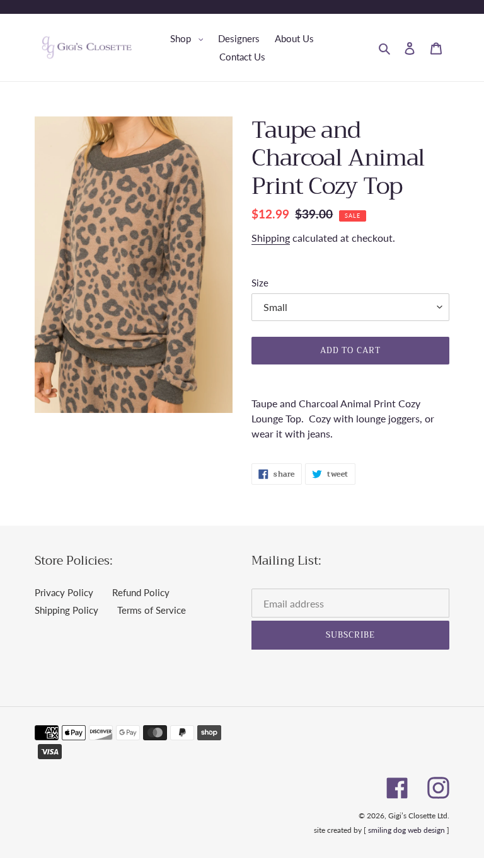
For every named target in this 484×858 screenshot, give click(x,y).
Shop (190, 38)
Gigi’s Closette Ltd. (418, 815)
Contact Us (242, 56)
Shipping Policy (66, 610)
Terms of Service (151, 610)
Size (259, 282)
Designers (239, 38)
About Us (294, 38)
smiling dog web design (406, 830)
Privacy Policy (64, 592)
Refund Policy (141, 592)
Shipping (270, 238)
